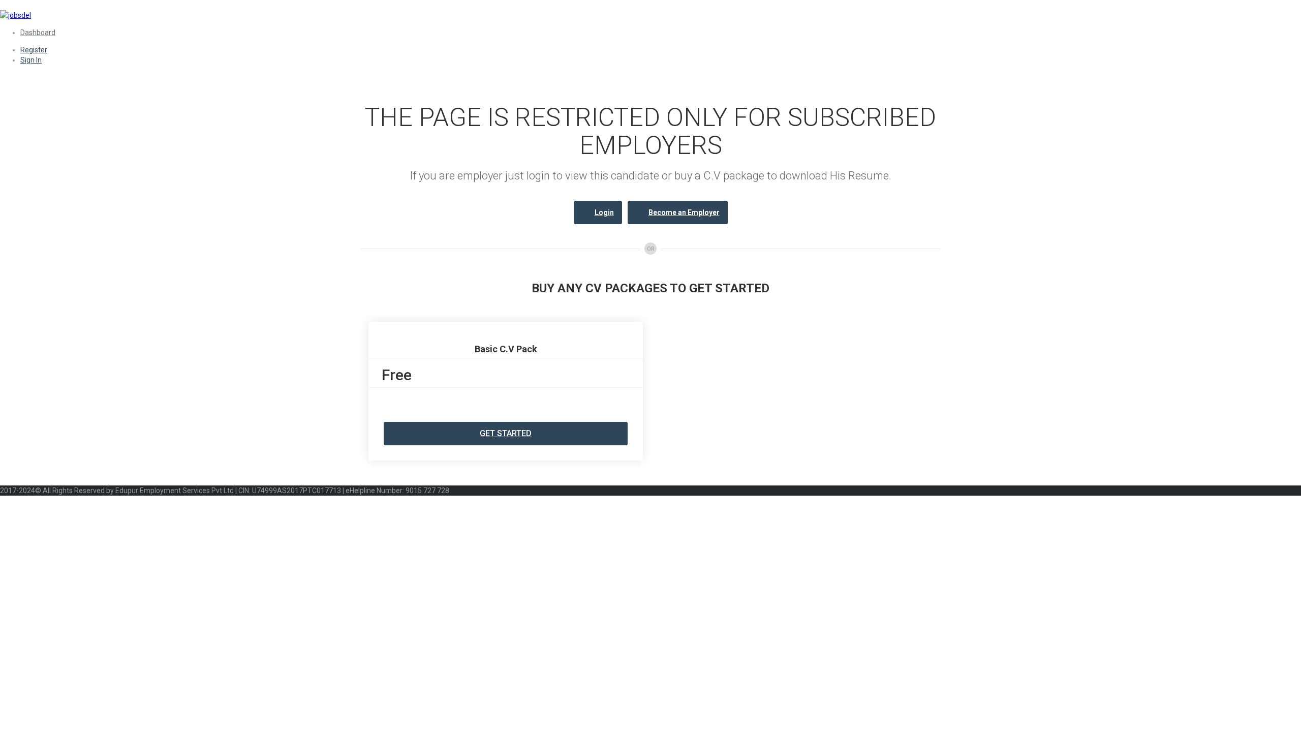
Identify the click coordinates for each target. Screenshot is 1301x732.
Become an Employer (684, 212)
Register (33, 50)
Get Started (506, 433)
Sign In (31, 60)
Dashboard (37, 32)
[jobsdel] (15, 15)
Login (604, 212)
